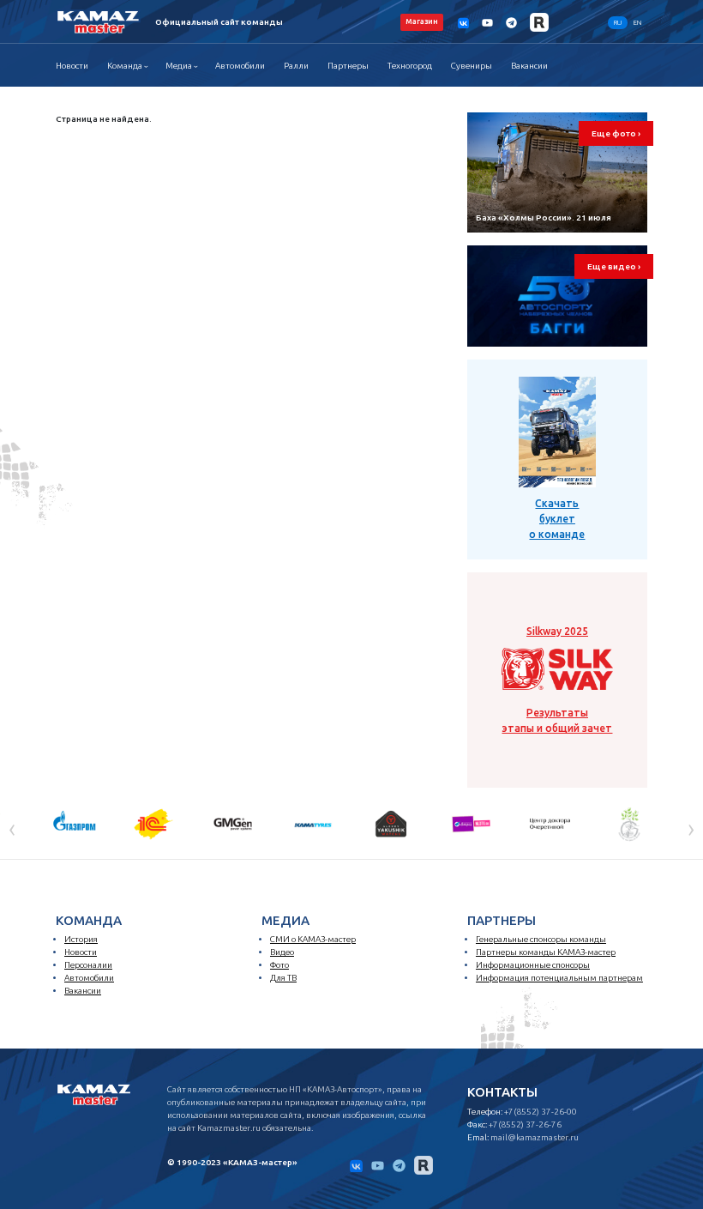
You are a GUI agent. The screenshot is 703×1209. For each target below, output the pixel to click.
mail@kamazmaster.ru (534, 1137)
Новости (72, 65)
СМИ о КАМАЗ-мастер (313, 939)
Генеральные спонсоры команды (541, 939)
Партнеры (348, 65)
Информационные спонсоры (533, 965)
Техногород (410, 65)
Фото (279, 965)
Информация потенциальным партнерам (559, 977)
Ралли (296, 65)
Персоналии (88, 965)
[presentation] (12, 827)
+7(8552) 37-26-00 (540, 1111)
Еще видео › (613, 266)
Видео (282, 952)
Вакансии (529, 65)
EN (637, 23)
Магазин (422, 21)
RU (618, 23)
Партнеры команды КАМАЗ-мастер (546, 952)
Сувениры (471, 65)
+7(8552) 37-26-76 (525, 1124)
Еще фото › (616, 133)
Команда (124, 65)
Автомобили (240, 65)
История (81, 939)
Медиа (178, 65)
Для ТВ (283, 977)
